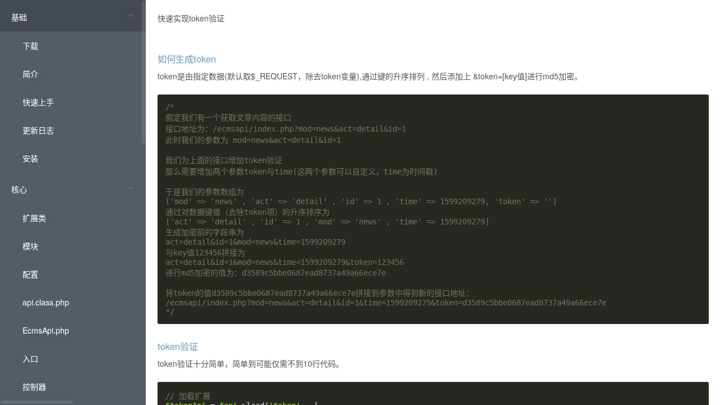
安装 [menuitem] (30, 158)
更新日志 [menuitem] (38, 130)
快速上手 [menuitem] (38, 101)
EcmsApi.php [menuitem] (45, 330)
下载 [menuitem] (30, 45)
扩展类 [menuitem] (34, 217)
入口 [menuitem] (30, 358)
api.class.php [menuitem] (45, 302)
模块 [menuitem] (30, 245)
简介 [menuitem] (30, 73)
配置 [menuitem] (30, 274)
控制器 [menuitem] (34, 386)
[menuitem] (73, 86)
